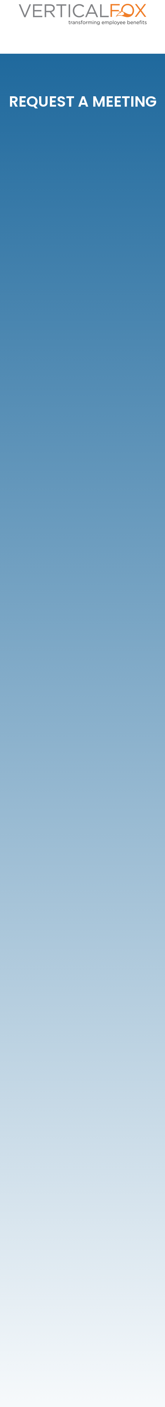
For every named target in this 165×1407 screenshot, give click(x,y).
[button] (154, 41)
